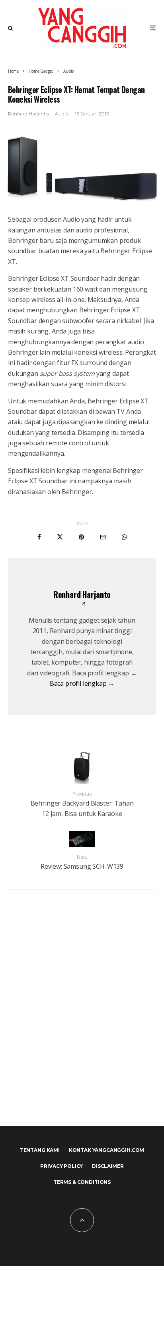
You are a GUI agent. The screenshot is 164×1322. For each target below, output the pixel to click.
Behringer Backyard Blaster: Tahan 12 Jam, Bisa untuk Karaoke (82, 804)
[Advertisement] (82, 1020)
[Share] (39, 537)
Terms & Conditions (82, 1182)
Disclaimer (107, 1166)
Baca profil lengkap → (82, 683)
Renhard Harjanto (28, 114)
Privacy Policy (61, 1166)
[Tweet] (60, 537)
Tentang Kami (40, 1150)
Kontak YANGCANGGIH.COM (106, 1150)
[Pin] (81, 537)
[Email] (103, 537)
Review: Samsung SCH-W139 (82, 862)
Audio (61, 114)
